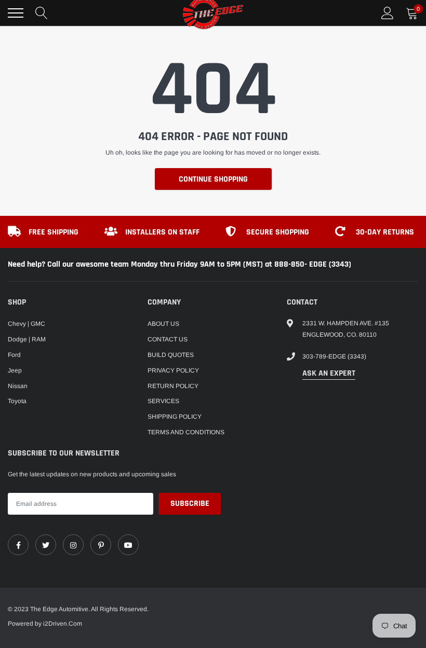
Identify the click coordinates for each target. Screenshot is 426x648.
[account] (387, 13)
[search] (41, 13)
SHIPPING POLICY (175, 416)
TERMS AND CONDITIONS (186, 432)
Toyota (17, 401)
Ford (14, 355)
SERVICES (163, 401)
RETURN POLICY (173, 386)
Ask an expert (328, 373)
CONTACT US (168, 339)
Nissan (18, 386)
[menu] (15, 13)
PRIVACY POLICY (173, 370)
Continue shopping (213, 179)
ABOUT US (163, 323)
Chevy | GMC (26, 323)
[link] (18, 544)
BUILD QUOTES (171, 355)
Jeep (15, 370)
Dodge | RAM (27, 339)
